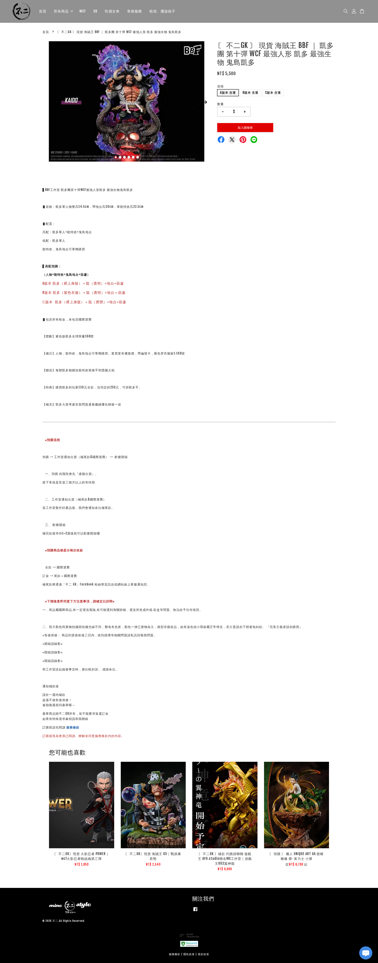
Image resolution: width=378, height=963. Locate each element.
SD (95, 11)
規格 (220, 86)
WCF (82, 11)
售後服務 (134, 11)
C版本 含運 (273, 92)
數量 (220, 104)
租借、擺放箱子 (162, 11)
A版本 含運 (228, 92)
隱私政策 (189, 954)
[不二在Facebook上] (195, 911)
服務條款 (72, 727)
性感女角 (112, 11)
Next (204, 102)
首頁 (42, 11)
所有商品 (61, 11)
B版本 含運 (250, 92)
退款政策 (203, 954)
